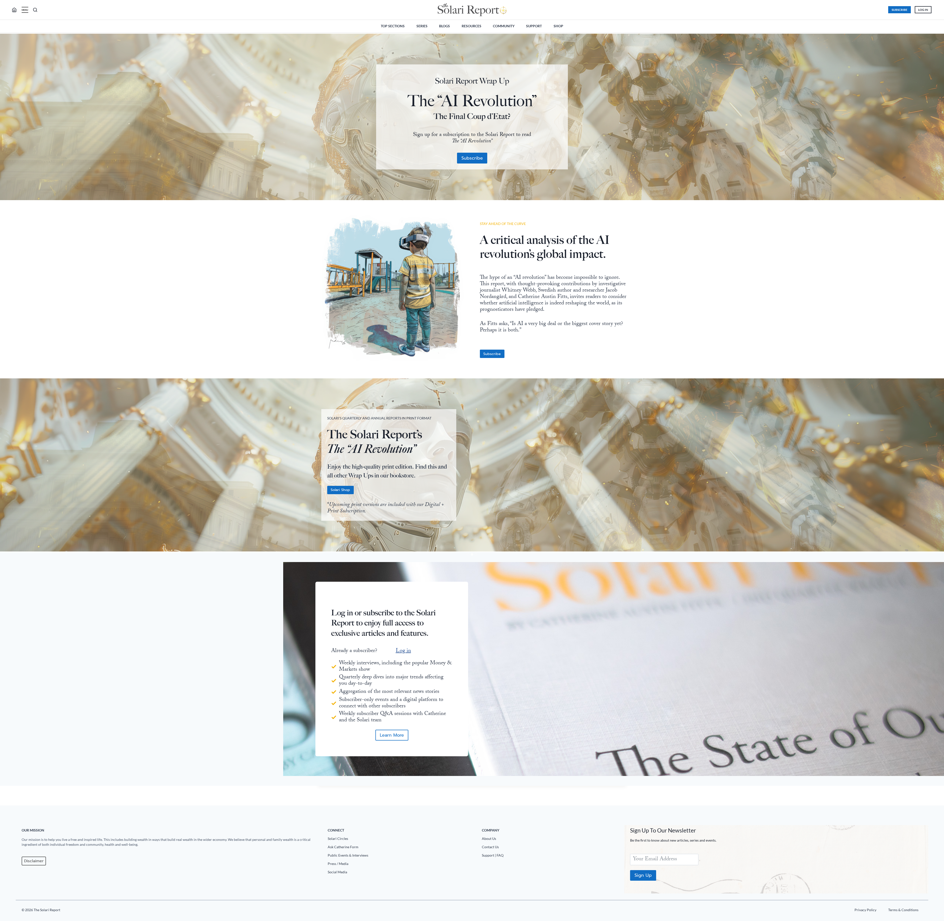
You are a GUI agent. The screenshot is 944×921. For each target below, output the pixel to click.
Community (504, 26)
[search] (16, 9)
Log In (923, 10)
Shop (558, 26)
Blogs (444, 26)
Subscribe (899, 10)
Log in (403, 651)
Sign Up (643, 875)
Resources (471, 26)
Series (422, 26)
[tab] (468, 554)
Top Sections (393, 26)
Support (534, 26)
